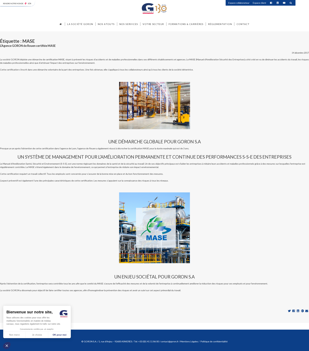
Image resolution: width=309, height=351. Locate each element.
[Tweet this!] (289, 311)
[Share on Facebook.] (294, 311)
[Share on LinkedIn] (298, 311)
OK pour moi (59, 334)
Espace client (259, 2)
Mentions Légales (189, 341)
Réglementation (220, 24)
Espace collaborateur (238, 2)
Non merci (14, 334)
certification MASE (55, 59)
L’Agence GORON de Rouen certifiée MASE (28, 45)
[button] (7, 345)
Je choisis (37, 334)
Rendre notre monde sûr (17, 3)
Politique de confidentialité (214, 341)
